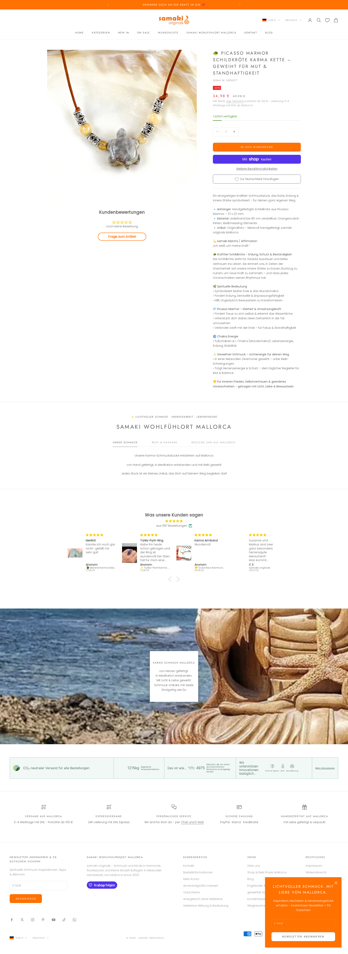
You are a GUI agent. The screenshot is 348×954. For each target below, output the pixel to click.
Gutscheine (191, 892)
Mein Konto (191, 879)
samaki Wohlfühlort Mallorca (211, 33)
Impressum (314, 866)
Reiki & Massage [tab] (165, 442)
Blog (269, 33)
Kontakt (250, 33)
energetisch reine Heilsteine (203, 899)
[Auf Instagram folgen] (33, 920)
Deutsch (291, 20)
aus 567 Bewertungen (171, 526)
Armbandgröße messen (200, 886)
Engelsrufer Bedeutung (263, 886)
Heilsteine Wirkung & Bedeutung (205, 906)
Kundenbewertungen (262, 899)
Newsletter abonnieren (303, 936)
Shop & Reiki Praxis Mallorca (267, 872)
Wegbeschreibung (260, 906)
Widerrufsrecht (316, 872)
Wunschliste (168, 33)
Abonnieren (26, 899)
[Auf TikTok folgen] (64, 920)
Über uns (253, 866)
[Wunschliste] (327, 20)
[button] (171, 579)
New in (123, 33)
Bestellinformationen (198, 872)
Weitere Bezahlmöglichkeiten (257, 169)
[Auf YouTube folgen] (54, 920)
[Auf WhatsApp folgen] (74, 920)
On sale (143, 33)
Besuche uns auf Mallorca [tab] (213, 442)
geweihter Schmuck (261, 892)
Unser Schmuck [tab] (125, 442)
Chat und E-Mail (192, 822)
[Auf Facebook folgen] (12, 920)
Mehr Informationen (325, 768)
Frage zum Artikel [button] (122, 236)
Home (79, 33)
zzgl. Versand (234, 101)
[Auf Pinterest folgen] (43, 920)
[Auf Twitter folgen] (22, 920)
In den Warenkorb (257, 147)
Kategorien (101, 33)
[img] (174, 521)
